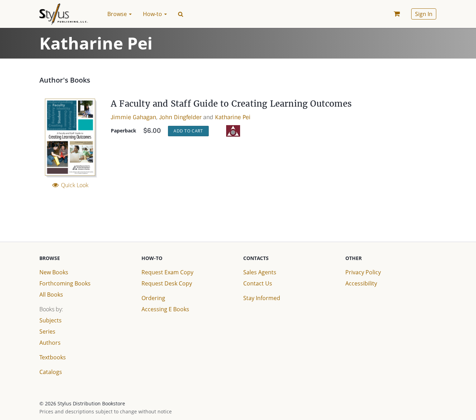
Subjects (50, 320)
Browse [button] (117, 14)
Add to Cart (188, 131)
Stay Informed (261, 298)
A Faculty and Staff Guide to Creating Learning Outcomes (231, 103)
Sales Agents (259, 272)
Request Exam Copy (167, 272)
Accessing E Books (165, 309)
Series (47, 331)
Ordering (153, 298)
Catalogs (50, 372)
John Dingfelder (180, 117)
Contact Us (257, 283)
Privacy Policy (363, 272)
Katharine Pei (233, 117)
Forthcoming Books (65, 283)
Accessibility (361, 283)
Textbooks (52, 357)
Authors (50, 342)
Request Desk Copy (166, 283)
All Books (51, 294)
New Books (53, 272)
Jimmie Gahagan (133, 117)
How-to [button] (153, 14)
